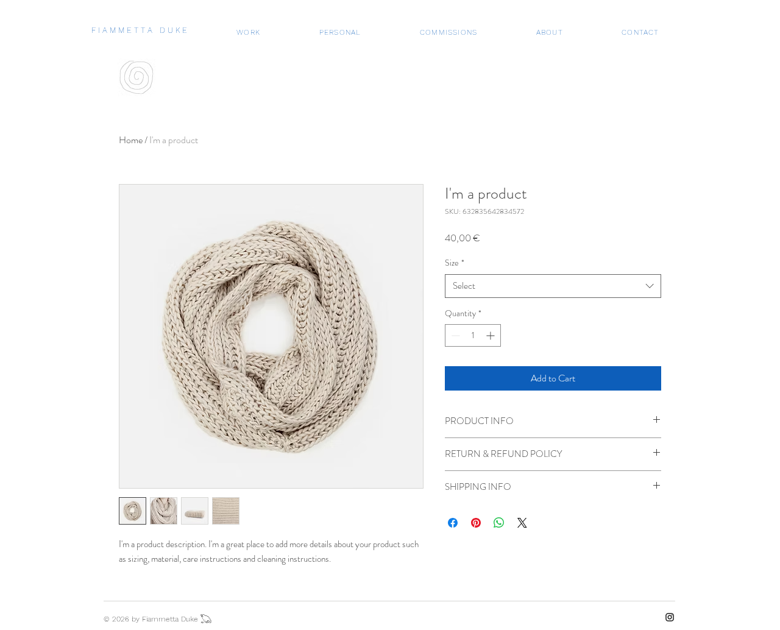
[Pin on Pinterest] (476, 522)
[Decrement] (454, 335)
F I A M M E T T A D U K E (139, 30)
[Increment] (491, 335)
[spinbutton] (473, 335)
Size (454, 263)
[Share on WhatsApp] (499, 522)
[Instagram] (669, 617)
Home (131, 140)
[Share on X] (522, 522)
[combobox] (553, 286)
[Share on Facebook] (452, 522)
